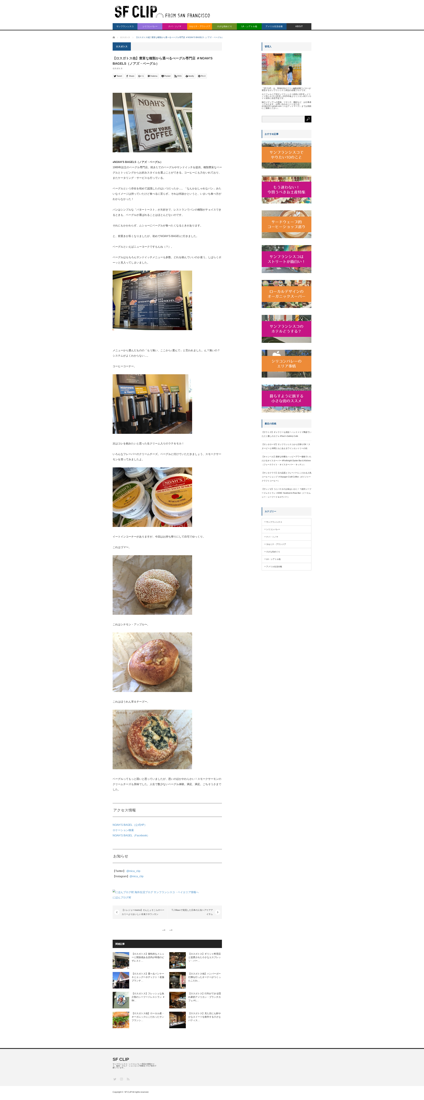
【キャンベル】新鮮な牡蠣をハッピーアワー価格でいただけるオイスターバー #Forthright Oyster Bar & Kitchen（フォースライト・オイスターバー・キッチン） (286, 460)
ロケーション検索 (123, 830)
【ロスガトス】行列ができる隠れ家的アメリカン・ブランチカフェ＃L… (204, 997)
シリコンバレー (150, 26)
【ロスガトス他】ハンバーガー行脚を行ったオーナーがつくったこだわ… (204, 977)
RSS (128, 1079)
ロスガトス (118, 68)
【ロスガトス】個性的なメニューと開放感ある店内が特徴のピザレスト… (148, 957)
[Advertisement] (286, 630)
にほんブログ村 (122, 897)
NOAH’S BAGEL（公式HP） (130, 824)
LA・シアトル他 (249, 26)
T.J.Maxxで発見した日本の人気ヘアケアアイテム (192, 912)
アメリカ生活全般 (274, 26)
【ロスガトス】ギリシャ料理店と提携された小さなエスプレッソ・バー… (204, 957)
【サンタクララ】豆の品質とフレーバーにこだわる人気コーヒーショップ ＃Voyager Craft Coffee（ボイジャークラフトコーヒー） (286, 477)
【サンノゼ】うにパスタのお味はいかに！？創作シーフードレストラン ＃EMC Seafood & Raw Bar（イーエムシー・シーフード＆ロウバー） (286, 493)
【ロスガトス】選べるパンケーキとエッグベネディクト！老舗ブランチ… (148, 977)
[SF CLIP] (162, 11)
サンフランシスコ (125, 26)
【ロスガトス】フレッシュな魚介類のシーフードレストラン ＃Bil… (148, 997)
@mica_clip (133, 871)
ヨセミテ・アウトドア (199, 26)
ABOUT (299, 26)
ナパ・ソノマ (174, 26)
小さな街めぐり (224, 26)
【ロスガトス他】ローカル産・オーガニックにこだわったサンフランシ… (148, 1017)
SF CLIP (121, 1059)
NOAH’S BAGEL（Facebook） (131, 835)
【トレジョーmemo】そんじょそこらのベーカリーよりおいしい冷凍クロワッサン (143, 912)
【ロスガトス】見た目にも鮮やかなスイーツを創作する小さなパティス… (204, 1017)
